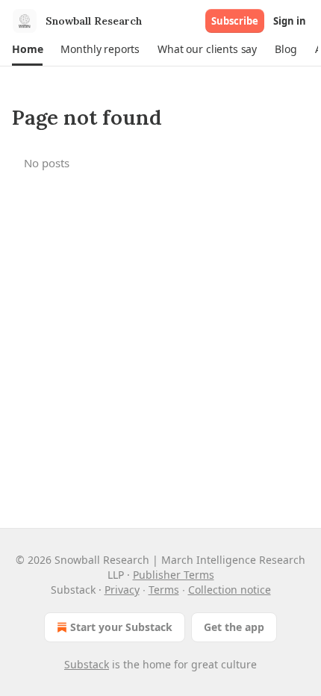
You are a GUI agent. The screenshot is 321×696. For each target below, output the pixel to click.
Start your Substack (121, 627)
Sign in (289, 21)
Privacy (122, 589)
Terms (164, 589)
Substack (86, 664)
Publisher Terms (173, 575)
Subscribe (234, 21)
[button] (27, 49)
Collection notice (229, 589)
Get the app (234, 627)
